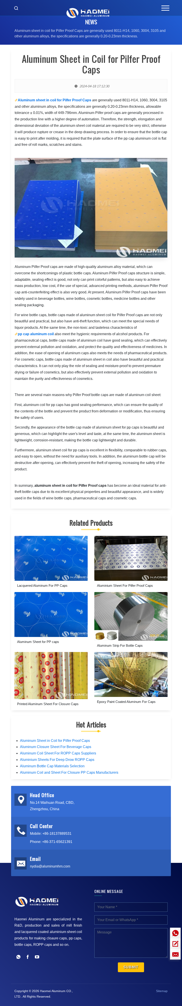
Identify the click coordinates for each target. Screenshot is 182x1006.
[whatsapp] (175, 933)
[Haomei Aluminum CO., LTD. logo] (87, 8)
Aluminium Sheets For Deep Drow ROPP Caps (57, 760)
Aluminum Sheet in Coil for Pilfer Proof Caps (55, 740)
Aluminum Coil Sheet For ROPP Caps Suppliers (58, 753)
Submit (130, 967)
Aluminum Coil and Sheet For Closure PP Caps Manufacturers (69, 772)
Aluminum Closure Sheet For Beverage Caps (55, 747)
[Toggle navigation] (165, 8)
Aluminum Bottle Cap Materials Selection (52, 766)
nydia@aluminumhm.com (50, 866)
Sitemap (162, 991)
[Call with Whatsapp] (18, 957)
